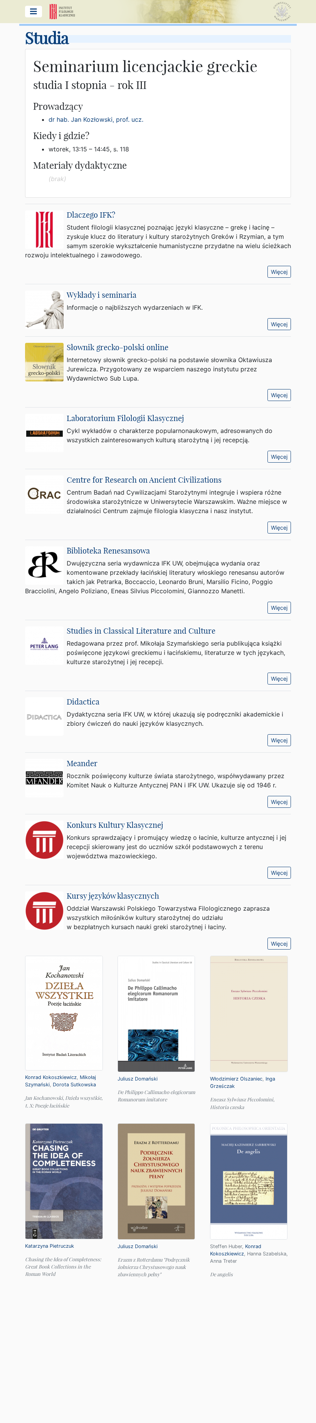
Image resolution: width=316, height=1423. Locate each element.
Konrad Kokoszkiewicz (51, 1077)
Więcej (279, 271)
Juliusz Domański (138, 1079)
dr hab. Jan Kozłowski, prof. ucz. (96, 119)
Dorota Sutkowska (74, 1084)
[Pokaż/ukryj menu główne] (33, 11)
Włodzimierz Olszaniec (236, 1079)
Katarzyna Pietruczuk (49, 1246)
